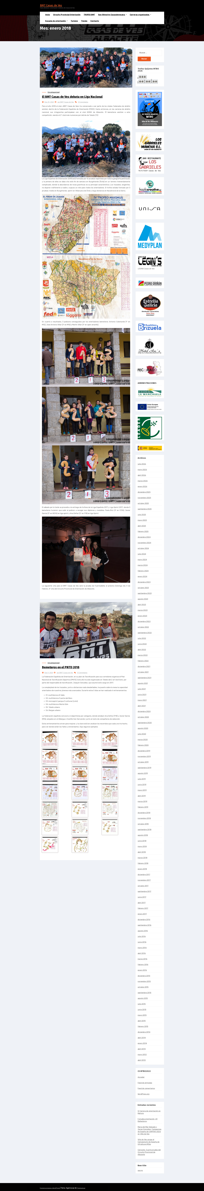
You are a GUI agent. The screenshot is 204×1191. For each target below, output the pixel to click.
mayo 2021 (142, 700)
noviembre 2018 (144, 818)
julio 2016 (142, 936)
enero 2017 (142, 914)
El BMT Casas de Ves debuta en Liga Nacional (72, 96)
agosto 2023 (143, 599)
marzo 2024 (143, 565)
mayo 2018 (142, 846)
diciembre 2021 (144, 666)
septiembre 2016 (144, 925)
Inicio (47, 15)
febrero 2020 (143, 745)
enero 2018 (142, 869)
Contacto (94, 21)
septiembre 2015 (144, 993)
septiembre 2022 (145, 633)
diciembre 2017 (144, 875)
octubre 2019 (143, 762)
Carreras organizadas (140, 15)
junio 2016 (142, 942)
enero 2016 (142, 970)
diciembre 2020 (144, 711)
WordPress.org (143, 1094)
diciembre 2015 (144, 976)
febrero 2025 (143, 532)
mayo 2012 (142, 1055)
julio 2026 (142, 464)
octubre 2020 (143, 717)
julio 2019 (142, 779)
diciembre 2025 (144, 492)
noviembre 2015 (144, 981)
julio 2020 (142, 734)
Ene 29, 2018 (49, 102)
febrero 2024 (143, 571)
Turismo (74, 21)
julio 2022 (142, 638)
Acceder (141, 1077)
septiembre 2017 (144, 891)
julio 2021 (142, 689)
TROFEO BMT (89, 15)
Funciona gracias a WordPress (50, 1188)
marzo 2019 (142, 801)
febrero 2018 (143, 863)
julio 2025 (142, 515)
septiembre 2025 (145, 509)
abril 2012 (142, 1060)
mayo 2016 (142, 948)
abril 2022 (142, 650)
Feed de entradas (145, 1083)
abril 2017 (142, 903)
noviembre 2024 (144, 543)
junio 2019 (142, 785)
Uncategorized (54, 92)
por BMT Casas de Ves (66, 102)
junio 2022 (142, 644)
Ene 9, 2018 (49, 673)
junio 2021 (142, 695)
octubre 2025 (143, 503)
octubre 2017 (143, 886)
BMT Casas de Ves (51, 5)
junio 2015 (142, 1010)
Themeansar (81, 1188)
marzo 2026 (143, 481)
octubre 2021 (143, 672)
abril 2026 (142, 475)
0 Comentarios (83, 102)
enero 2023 (142, 616)
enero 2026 (142, 487)
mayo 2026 (142, 470)
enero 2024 (142, 576)
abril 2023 (142, 605)
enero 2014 (142, 1043)
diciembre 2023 (144, 582)
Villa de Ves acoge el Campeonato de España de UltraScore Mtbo (148, 1142)
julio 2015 (142, 1004)
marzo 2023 (142, 610)
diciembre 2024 (144, 537)
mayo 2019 (142, 790)
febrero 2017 (143, 908)
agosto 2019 (143, 773)
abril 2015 (142, 1021)
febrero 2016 (143, 965)
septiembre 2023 (145, 593)
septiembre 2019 (144, 768)
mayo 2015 (142, 1015)
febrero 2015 (143, 1026)
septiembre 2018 (144, 830)
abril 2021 (142, 706)
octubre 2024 (143, 548)
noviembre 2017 (144, 880)
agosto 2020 (143, 728)
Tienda (84, 21)
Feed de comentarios (146, 1088)
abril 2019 (142, 796)
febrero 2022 (143, 661)
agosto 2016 (143, 931)
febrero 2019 (143, 807)
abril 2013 (142, 1049)
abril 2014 (142, 1038)
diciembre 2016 (144, 920)
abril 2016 (142, 953)
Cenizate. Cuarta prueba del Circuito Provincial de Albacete (149, 1152)
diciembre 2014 (144, 1032)
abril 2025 (142, 526)
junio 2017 (142, 897)
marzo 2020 (143, 740)
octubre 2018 (143, 824)
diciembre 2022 (144, 621)
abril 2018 (142, 852)
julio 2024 (142, 554)
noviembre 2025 (144, 498)
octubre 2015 (143, 987)
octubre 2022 (143, 627)
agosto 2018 (143, 835)
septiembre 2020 (145, 723)
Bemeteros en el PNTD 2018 (60, 667)
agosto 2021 (143, 683)
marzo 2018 (142, 858)
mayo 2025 (142, 520)
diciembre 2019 (144, 751)
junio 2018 (142, 841)
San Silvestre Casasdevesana (111, 15)
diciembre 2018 (144, 813)
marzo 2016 (142, 959)
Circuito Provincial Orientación (67, 15)
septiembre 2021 (144, 678)
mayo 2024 (142, 560)
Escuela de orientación (55, 21)
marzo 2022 (143, 655)
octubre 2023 (143, 588)
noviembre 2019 (144, 756)
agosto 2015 (143, 998)
